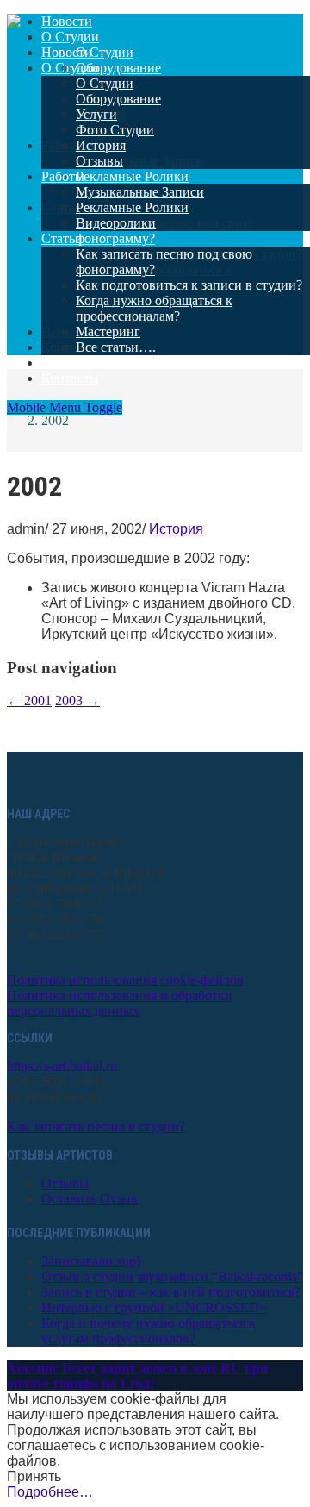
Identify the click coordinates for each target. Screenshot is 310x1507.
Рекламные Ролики (132, 207)
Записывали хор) (90, 1261)
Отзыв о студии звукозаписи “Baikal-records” (172, 1276)
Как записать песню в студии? (96, 1126)
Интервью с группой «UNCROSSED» (153, 1307)
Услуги (96, 114)
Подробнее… (50, 1492)
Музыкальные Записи (140, 191)
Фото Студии (115, 129)
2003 (77, 700)
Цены (58, 362)
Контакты (70, 378)
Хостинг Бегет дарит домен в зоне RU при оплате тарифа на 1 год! (137, 1375)
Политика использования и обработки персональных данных (119, 1003)
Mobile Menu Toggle (64, 407)
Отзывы (99, 160)
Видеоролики (116, 223)
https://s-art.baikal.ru (62, 1066)
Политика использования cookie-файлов (125, 979)
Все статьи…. (116, 347)
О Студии (70, 67)
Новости (66, 52)
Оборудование (118, 98)
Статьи (62, 238)
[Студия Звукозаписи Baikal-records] (14, 23)
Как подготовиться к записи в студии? (189, 285)
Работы (62, 176)
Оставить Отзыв (89, 1198)
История (101, 145)
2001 (29, 700)
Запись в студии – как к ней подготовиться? (171, 1292)
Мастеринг (108, 331)
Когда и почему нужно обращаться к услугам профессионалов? (148, 1331)
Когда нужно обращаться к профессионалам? (154, 308)
